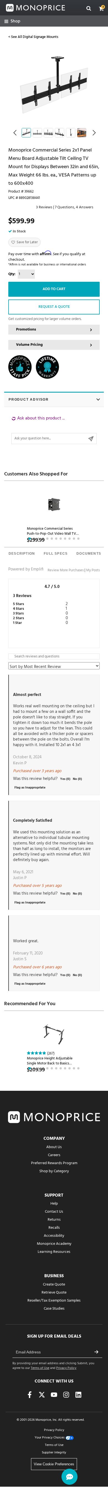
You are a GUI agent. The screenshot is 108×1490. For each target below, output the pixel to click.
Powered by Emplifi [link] (25, 569)
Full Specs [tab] (56, 553)
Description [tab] (22, 553)
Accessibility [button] (54, 1236)
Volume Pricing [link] (29, 345)
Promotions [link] (26, 329)
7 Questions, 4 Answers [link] (74, 207)
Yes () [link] (65, 779)
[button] (101, 8)
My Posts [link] (93, 570)
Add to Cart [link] (54, 289)
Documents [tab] (88, 553)
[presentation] (21, 554)
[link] (12, 21)
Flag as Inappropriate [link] (29, 787)
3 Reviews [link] (44, 207)
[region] (54, 430)
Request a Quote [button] (54, 307)
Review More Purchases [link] (66, 570)
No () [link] (77, 779)
